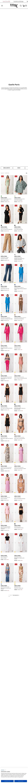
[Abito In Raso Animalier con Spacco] (7, 453)
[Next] (12, 185)
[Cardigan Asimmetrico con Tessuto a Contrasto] (20, 243)
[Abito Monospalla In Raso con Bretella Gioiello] (20, 393)
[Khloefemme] (14, 6)
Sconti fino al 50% (6, 1)
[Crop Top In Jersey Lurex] (20, 573)
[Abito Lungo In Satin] (7, 185)
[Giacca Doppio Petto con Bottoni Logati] (20, 273)
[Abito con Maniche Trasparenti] (7, 214)
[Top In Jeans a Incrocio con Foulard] (7, 573)
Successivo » (16, 595)
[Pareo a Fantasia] (7, 483)
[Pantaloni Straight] (7, 243)
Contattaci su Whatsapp (18, 1)
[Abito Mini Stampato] (20, 185)
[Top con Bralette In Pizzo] (20, 512)
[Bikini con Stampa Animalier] (20, 483)
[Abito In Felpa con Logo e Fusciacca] (7, 512)
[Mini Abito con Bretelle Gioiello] (7, 393)
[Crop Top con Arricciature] (20, 303)
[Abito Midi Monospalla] (20, 214)
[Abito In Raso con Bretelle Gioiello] (20, 363)
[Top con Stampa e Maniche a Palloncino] (7, 363)
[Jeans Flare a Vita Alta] (7, 273)
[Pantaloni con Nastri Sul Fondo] (7, 303)
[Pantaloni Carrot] (20, 333)
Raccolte (2, 173)
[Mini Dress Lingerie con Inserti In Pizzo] (7, 423)
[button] (3, 770)
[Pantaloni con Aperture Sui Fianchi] (20, 542)
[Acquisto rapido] (12, 193)
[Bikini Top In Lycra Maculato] (20, 423)
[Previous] (2, 185)
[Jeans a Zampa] (7, 542)
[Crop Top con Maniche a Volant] (20, 453)
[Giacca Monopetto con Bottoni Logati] (7, 333)
